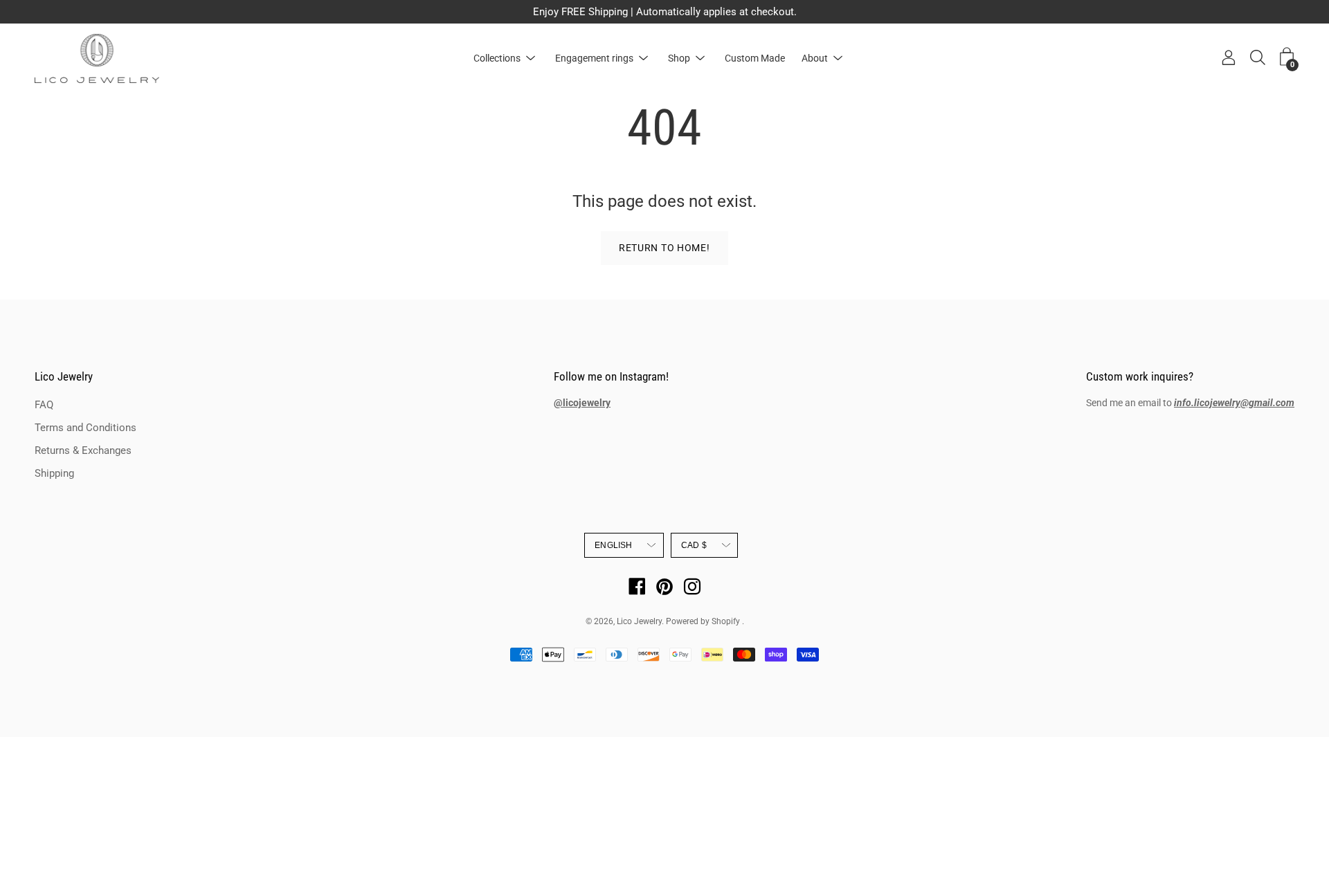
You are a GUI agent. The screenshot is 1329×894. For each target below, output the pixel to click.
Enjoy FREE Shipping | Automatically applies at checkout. (665, 12)
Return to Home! (664, 247)
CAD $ (694, 545)
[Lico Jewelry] (97, 58)
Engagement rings (594, 58)
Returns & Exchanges (83, 450)
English (614, 545)
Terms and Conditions (85, 427)
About (815, 58)
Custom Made (755, 58)
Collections (497, 58)
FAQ (44, 405)
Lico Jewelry (64, 376)
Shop (679, 58)
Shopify (726, 621)
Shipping (54, 473)
